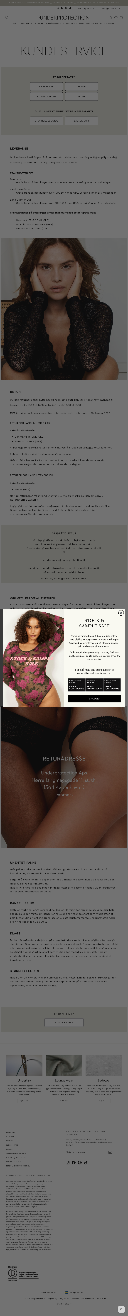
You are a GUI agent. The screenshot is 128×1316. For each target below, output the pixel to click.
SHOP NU (94, 698)
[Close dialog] (121, 612)
